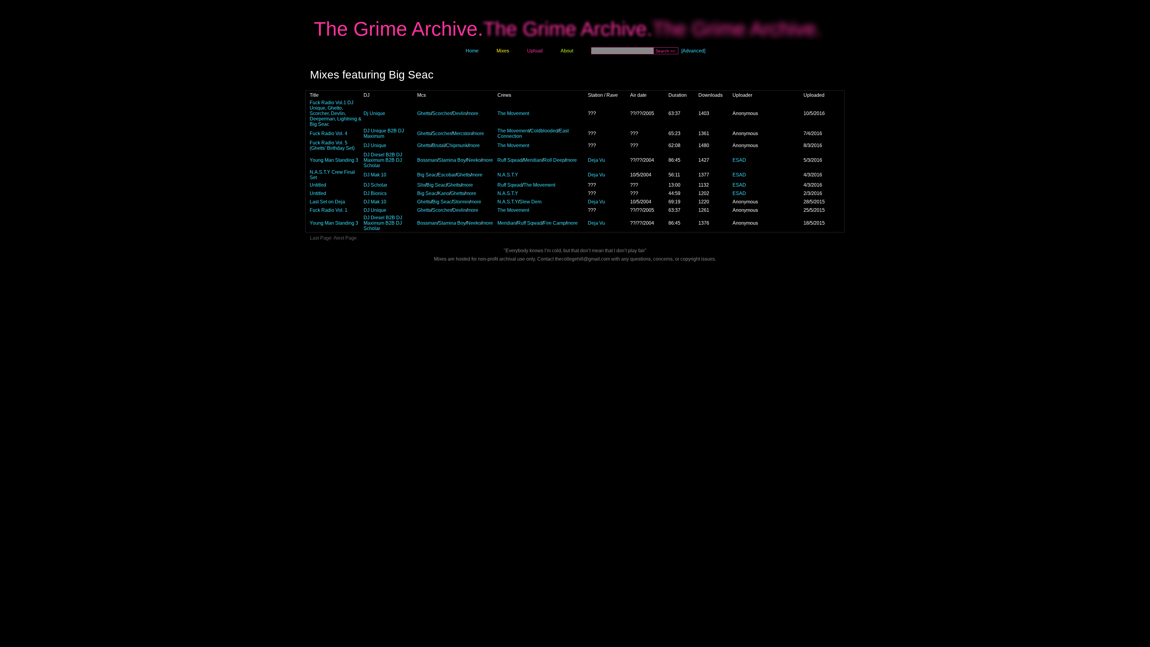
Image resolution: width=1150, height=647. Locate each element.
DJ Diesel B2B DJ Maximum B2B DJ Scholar (383, 160)
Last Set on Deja (327, 201)
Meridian (532, 160)
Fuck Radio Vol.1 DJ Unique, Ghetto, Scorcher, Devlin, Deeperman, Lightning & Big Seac (335, 113)
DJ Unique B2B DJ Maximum (384, 133)
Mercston (462, 133)
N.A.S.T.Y (507, 174)
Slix (421, 185)
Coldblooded (544, 130)
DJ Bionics (375, 193)
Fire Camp (554, 223)
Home (472, 50)
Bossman (427, 160)
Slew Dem (530, 201)
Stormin (461, 201)
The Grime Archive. (398, 29)
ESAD (739, 160)
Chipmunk (457, 145)
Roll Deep (554, 160)
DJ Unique (375, 145)
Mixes (503, 50)
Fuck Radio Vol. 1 (328, 210)
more (472, 113)
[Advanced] (693, 50)
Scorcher (441, 113)
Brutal (438, 145)
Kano (443, 193)
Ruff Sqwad (509, 160)
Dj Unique (374, 113)
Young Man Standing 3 (334, 160)
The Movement (513, 113)
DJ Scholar (375, 185)
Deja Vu (596, 160)
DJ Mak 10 (375, 174)
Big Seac (427, 174)
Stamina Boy (452, 160)
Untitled (318, 185)
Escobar (447, 174)
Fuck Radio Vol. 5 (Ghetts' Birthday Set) (332, 145)
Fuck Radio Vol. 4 (328, 133)
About (567, 50)
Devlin (459, 113)
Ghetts (424, 113)
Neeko (474, 160)
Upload (535, 50)
